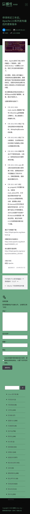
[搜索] (22, 388)
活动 (9, 468)
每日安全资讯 (12, 463)
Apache (10, 263)
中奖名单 (11, 399)
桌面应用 (11, 457)
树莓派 (10, 452)
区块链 (10, 415)
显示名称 (5, 334)
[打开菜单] (26, 4)
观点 (9, 494)
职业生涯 (11, 489)
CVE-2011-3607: (13, 184)
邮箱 (4, 342)
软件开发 (11, 499)
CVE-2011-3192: (13, 165)
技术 (9, 431)
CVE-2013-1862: (13, 107)
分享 (9, 410)
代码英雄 (11, 405)
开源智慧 (11, 426)
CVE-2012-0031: (13, 137)
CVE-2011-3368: (13, 151)
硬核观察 (11, 473)
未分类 (10, 442)
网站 (3, 350)
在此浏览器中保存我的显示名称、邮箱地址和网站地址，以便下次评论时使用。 (15, 360)
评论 (4, 311)
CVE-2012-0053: (13, 124)
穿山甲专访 (11, 478)
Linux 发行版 (12, 394)
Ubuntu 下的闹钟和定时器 (15, 286)
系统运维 (11, 484)
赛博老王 (8, 30)
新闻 (6, 33)
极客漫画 (11, 447)
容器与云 (11, 421)
